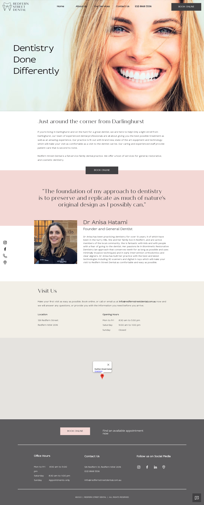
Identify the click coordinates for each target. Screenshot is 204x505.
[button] (154, 456)
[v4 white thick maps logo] (164, 467)
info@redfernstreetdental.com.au (137, 302)
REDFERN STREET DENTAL (95, 497)
